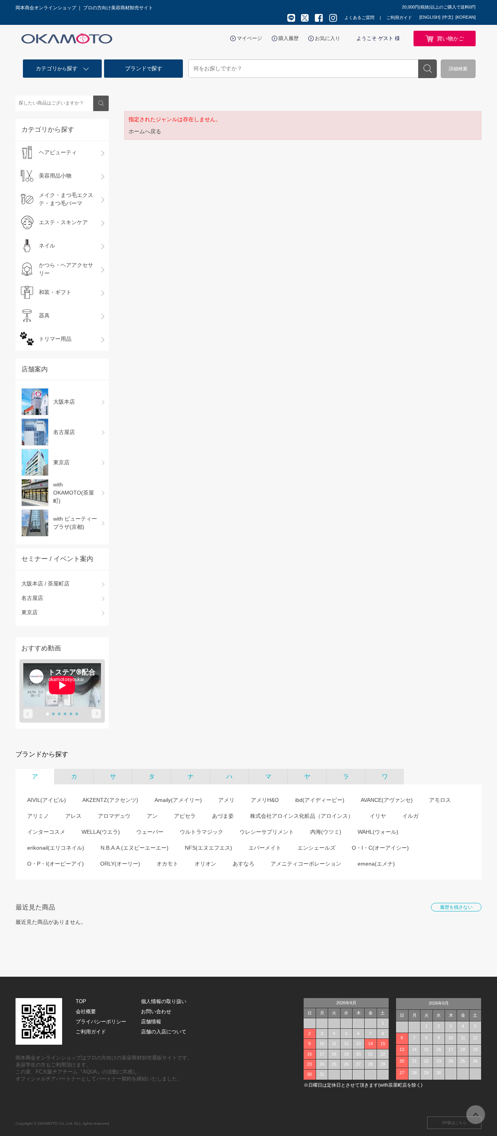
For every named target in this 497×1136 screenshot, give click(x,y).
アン (152, 816)
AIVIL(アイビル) (46, 800)
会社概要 (86, 1011)
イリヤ (378, 816)
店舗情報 (151, 1021)
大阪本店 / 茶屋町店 (45, 583)
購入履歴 (288, 38)
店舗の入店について (163, 1032)
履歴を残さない (456, 907)
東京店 (29, 612)
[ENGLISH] (429, 17)
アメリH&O (265, 800)
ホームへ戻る (145, 131)
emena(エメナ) (376, 864)
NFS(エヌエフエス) (208, 848)
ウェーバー (149, 832)
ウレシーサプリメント (267, 832)
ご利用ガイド (399, 17)
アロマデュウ (114, 816)
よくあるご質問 (359, 17)
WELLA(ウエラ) (101, 832)
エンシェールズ (316, 848)
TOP (81, 1001)
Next (96, 713)
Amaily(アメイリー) (178, 800)
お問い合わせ (156, 1011)
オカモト (167, 864)
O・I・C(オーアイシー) (380, 848)
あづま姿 (223, 816)
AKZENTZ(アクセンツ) (110, 800)
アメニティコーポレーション (306, 864)
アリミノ (38, 816)
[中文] (447, 17)
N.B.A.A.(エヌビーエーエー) (135, 848)
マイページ (249, 38)
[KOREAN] (465, 17)
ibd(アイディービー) (319, 800)
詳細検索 (458, 68)
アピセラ (185, 816)
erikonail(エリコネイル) (55, 848)
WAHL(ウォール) (378, 832)
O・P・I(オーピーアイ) (55, 864)
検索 (427, 68)
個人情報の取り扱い (163, 1001)
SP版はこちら (454, 1122)
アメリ (226, 800)
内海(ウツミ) (325, 832)
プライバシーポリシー (101, 1021)
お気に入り (327, 38)
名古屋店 (32, 598)
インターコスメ (46, 832)
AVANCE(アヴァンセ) (387, 800)
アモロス (440, 800)
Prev (28, 713)
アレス (73, 816)
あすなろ (243, 864)
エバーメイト (264, 848)
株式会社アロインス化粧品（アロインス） (301, 816)
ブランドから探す (42, 754)
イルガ (410, 816)
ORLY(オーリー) (120, 864)
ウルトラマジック (201, 832)
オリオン (205, 864)
